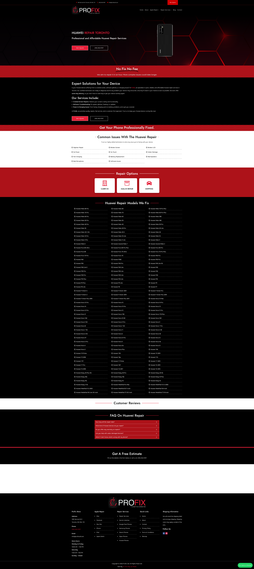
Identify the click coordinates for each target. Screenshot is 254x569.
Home (141, 10)
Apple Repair (154, 10)
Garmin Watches (124, 520)
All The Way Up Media (129, 566)
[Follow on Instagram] (166, 533)
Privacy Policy (146, 528)
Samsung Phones (124, 528)
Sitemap (144, 536)
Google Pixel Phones (125, 524)
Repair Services (165, 10)
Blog (174, 10)
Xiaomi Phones (123, 532)
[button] (127, 422)
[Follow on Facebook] (164, 533)
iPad (98, 532)
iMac (98, 516)
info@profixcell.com (113, 2)
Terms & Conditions (148, 532)
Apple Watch (100, 536)
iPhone (99, 528)
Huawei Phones (124, 540)
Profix (133, 87)
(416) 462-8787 (102, 2)
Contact (179, 10)
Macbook (99, 520)
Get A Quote (173, 2)
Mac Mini (99, 524)
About (146, 10)
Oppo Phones (123, 536)
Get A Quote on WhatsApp (245, 565)
